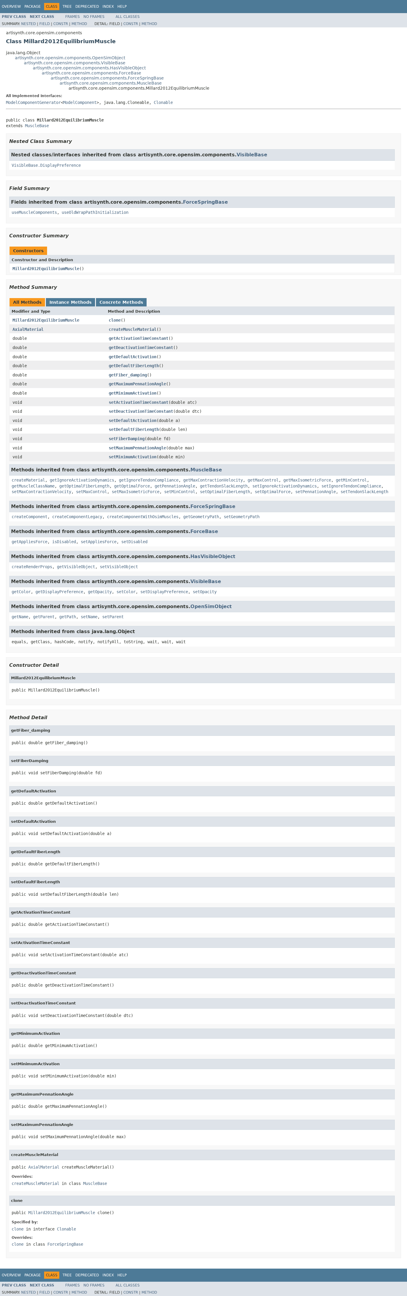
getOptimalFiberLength (84, 486)
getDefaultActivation (132, 356)
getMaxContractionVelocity (213, 480)
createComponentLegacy (77, 516)
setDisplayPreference (164, 591)
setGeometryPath (242, 516)
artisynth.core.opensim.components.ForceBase (91, 73)
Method (79, 24)
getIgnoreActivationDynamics (82, 480)
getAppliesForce (29, 541)
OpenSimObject (211, 606)
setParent (113, 616)
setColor (126, 591)
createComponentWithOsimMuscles (142, 516)
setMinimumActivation (132, 456)
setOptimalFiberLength (225, 491)
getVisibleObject (76, 566)
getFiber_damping (128, 375)
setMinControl (179, 491)
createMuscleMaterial (132, 329)
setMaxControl (91, 491)
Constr (60, 24)
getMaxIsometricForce (307, 480)
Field (44, 24)
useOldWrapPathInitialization (95, 212)
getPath (67, 616)
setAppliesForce (98, 541)
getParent (44, 616)
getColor (21, 591)
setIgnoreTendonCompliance (351, 486)
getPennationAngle (175, 486)
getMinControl (351, 480)
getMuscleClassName (33, 486)
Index (108, 6)
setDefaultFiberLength (134, 429)
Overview (11, 6)
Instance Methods (70, 302)
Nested (28, 24)
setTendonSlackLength (364, 491)
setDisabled (134, 541)
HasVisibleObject (212, 556)
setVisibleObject (119, 566)
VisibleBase (252, 155)
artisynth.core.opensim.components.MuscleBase (111, 83)
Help (122, 6)
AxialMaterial (28, 329)
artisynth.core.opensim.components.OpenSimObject (70, 57)
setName (89, 616)
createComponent (29, 516)
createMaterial (28, 480)
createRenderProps (32, 566)
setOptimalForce (273, 491)
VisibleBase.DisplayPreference (46, 165)
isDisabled (64, 541)
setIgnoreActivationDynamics (284, 486)
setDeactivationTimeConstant (141, 411)
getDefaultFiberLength (134, 365)
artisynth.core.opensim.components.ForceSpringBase (107, 78)
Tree (67, 6)
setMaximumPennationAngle (137, 448)
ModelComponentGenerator (33, 102)
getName (20, 616)
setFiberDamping (127, 438)
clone (115, 320)
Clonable (163, 102)
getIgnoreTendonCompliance (148, 480)
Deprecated (87, 6)
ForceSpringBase (205, 202)
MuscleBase (37, 125)
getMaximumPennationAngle (137, 383)
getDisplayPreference (59, 591)
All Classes (128, 17)
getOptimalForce (132, 486)
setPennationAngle (315, 491)
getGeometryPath (201, 516)
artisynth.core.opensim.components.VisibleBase (74, 62)
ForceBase (204, 531)
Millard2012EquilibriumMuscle (46, 268)
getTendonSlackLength (224, 486)
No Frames (94, 17)
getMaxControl (263, 480)
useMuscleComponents (34, 212)
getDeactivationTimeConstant (141, 347)
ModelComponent (80, 102)
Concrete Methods (121, 302)
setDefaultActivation (132, 420)
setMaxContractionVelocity (41, 491)
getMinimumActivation (132, 393)
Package (32, 6)
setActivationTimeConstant (138, 402)
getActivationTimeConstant (138, 338)
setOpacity (205, 591)
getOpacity (100, 591)
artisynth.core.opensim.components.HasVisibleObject (89, 68)
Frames (72, 17)
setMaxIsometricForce (135, 491)
